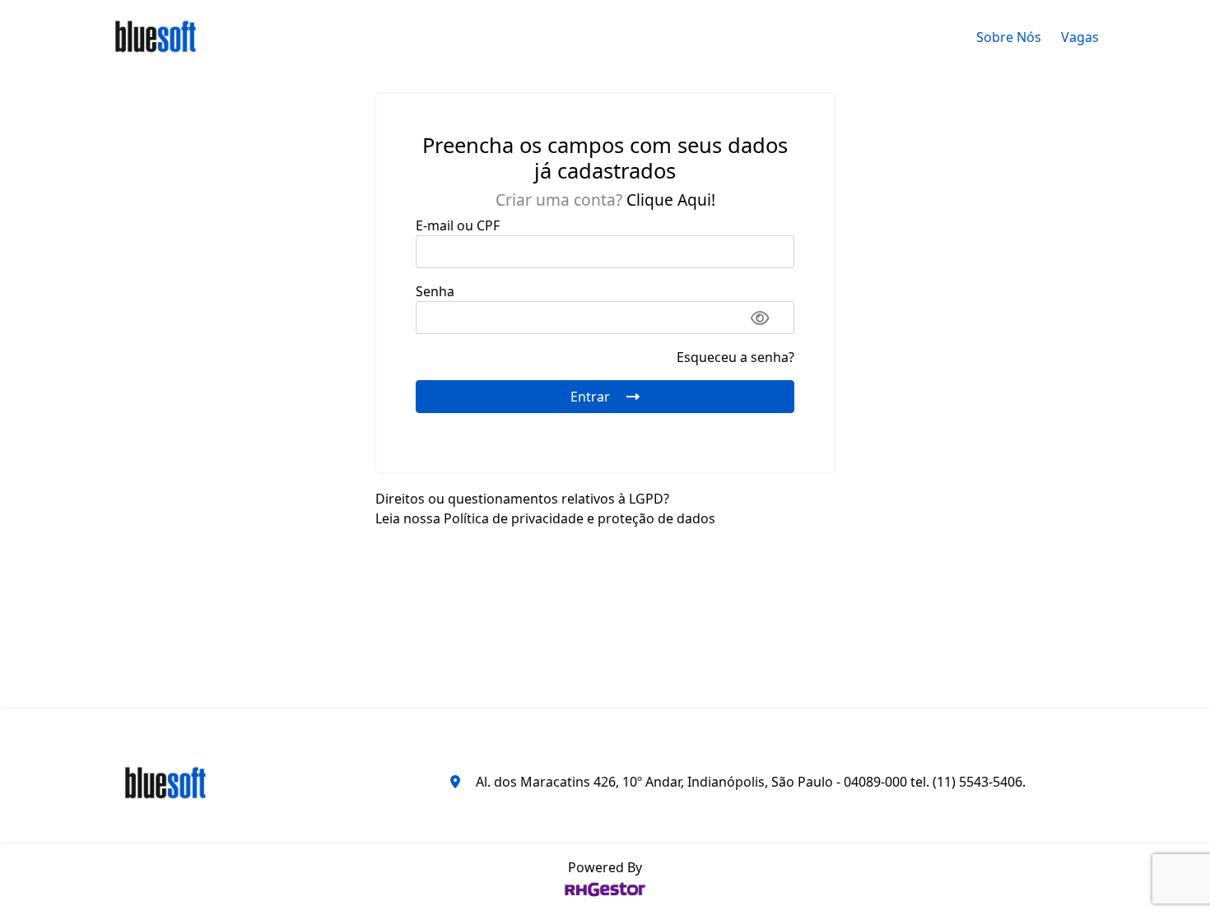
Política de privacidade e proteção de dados (579, 518)
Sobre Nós (1008, 37)
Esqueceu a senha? (735, 357)
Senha (435, 291)
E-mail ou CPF (458, 225)
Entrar (591, 397)
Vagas (1080, 37)
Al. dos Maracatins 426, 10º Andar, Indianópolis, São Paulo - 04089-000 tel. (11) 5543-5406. (751, 782)
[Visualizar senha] (760, 317)
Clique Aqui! (670, 199)
